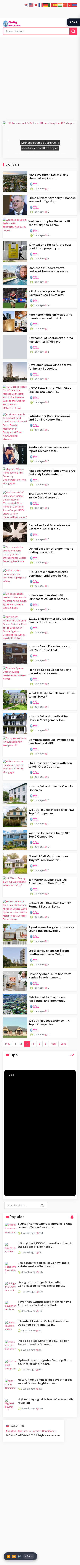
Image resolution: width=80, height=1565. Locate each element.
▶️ (8, 1556)
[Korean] (26, 4)
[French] (41, 4)
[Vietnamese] (70, 4)
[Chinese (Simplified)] (65, 4)
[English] (31, 4)
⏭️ (14, 1556)
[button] (8, 139)
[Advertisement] (40, 80)
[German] (45, 4)
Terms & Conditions (43, 1431)
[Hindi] (60, 4)
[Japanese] (36, 4)
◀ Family (74, 22)
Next (53, 1043)
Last (63, 1043)
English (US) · (17, 1426)
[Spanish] (55, 4)
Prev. (7, 1043)
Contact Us (24, 1431)
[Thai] (74, 4)
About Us (11, 1431)
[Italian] (50, 4)
